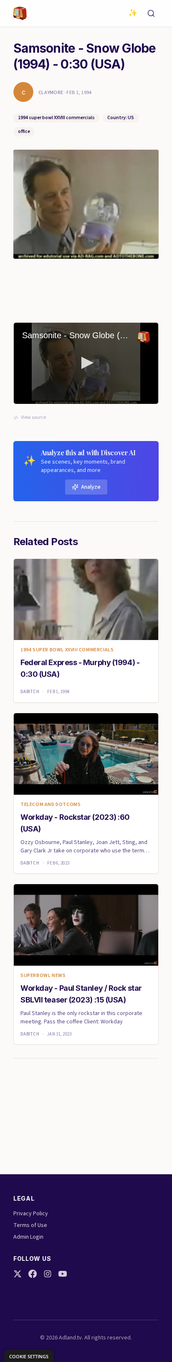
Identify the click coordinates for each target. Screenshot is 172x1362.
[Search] (151, 13)
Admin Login (28, 1237)
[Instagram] (47, 1274)
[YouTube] (62, 1274)
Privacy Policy (30, 1213)
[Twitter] (17, 1274)
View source (33, 417)
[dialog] (28, 1356)
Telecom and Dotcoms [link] (50, 804)
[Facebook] (32, 1274)
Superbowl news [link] (43, 975)
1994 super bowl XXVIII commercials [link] (67, 650)
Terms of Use (30, 1225)
